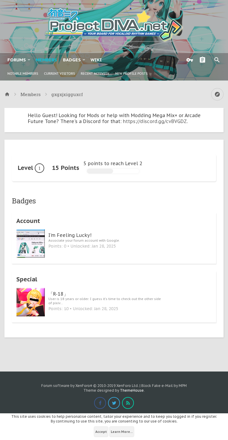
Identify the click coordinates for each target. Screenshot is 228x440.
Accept (101, 432)
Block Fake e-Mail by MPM (164, 385)
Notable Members (22, 73)
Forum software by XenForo (90, 385)
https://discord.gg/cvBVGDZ (155, 121)
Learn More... (122, 432)
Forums (16, 60)
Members (46, 60)
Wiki (96, 60)
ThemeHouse (132, 390)
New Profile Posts (131, 73)
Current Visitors (59, 73)
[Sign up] (203, 60)
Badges (72, 60)
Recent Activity (95, 73)
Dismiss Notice (219, 113)
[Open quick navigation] (217, 94)
